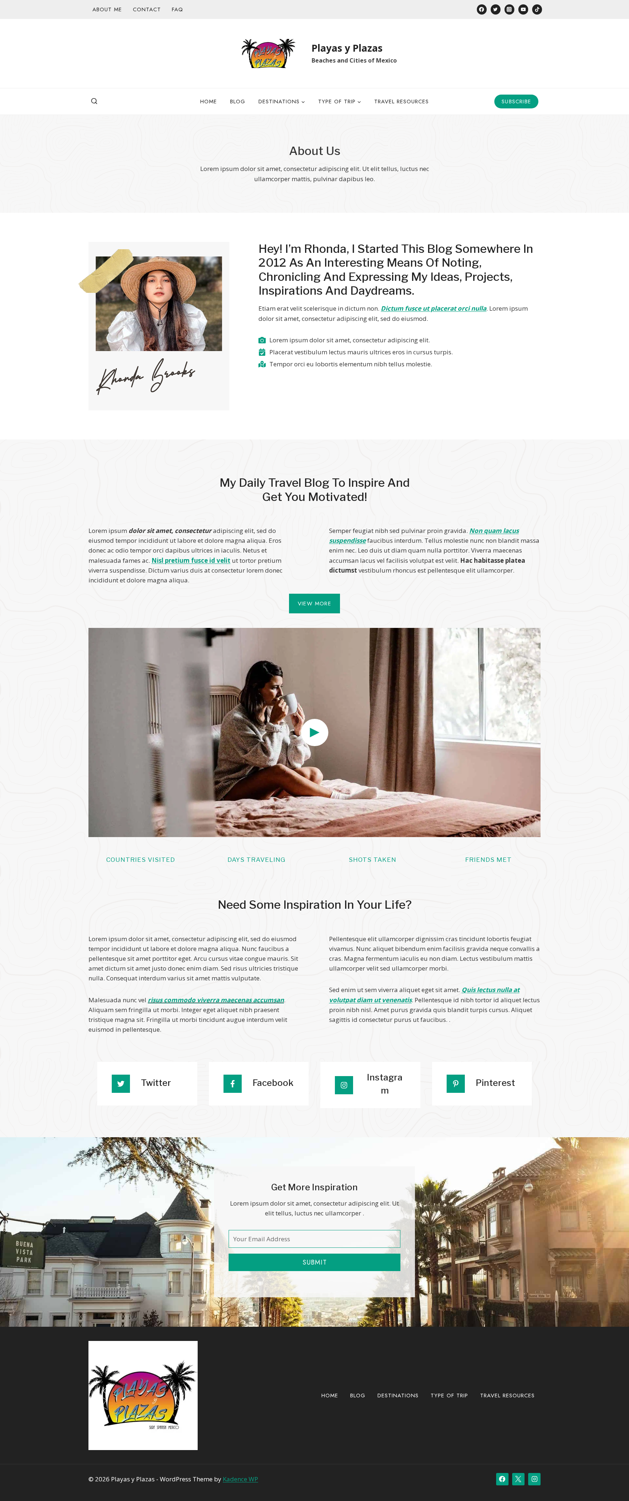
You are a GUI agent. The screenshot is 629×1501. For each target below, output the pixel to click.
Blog (237, 101)
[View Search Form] (94, 101)
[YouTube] (523, 9)
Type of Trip (449, 1395)
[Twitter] (496, 9)
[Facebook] (482, 9)
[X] (518, 1479)
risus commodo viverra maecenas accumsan (216, 1000)
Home (208, 101)
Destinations (398, 1395)
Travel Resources (401, 101)
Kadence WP (240, 1479)
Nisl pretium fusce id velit (190, 560)
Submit (314, 1262)
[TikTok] (537, 9)
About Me (107, 9)
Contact (147, 9)
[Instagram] (509, 9)
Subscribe (516, 101)
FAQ (177, 9)
